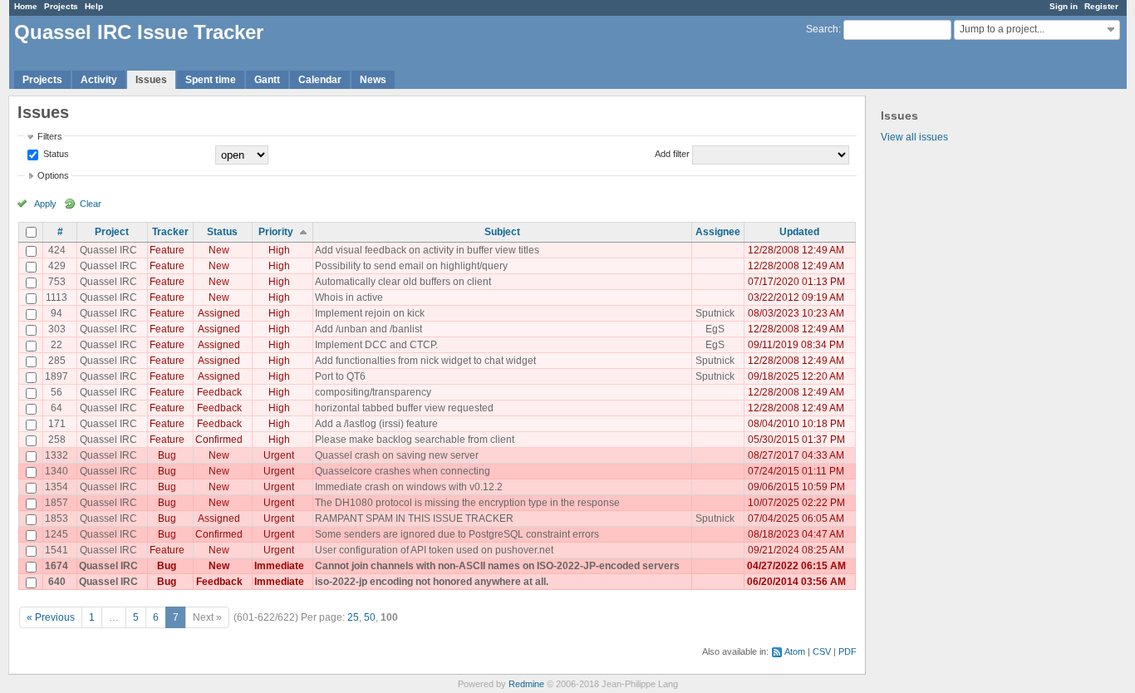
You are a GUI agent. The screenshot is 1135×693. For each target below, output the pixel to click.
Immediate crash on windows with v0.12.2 (409, 487)
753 (57, 282)
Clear (90, 204)
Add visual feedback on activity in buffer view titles (427, 250)
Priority (275, 232)
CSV (822, 651)
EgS (715, 329)
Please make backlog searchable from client (414, 439)
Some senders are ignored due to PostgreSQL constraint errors (457, 534)
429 (57, 266)
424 (57, 250)
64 (56, 408)
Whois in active (349, 297)
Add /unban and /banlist (368, 329)
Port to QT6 (340, 376)
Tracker (170, 232)
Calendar (319, 80)
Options (53, 175)
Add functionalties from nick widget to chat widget (425, 360)
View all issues (914, 137)
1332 (56, 455)
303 (57, 329)
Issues (151, 80)
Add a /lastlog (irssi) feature (376, 424)
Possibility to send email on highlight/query (411, 266)
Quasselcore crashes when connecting (402, 471)
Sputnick (715, 313)
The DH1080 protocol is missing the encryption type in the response (467, 503)
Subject (502, 232)
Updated (799, 232)
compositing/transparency (373, 392)
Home (25, 6)
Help (94, 6)
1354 (56, 487)
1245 (56, 534)
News (373, 80)
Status (55, 154)
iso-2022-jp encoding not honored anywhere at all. (431, 581)
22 (56, 345)
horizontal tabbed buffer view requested (404, 408)
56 (56, 392)
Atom (794, 651)
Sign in (1063, 6)
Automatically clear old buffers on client (403, 282)
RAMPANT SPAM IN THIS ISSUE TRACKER (414, 518)
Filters (49, 136)
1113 (56, 297)
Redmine (526, 684)
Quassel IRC (108, 250)
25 (353, 617)
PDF (847, 651)
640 (57, 581)
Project (112, 232)
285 (57, 360)
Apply (45, 204)
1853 (56, 518)
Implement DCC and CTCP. (376, 345)
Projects (61, 6)
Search (822, 29)
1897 (56, 376)
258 (57, 439)
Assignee (717, 232)
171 (57, 424)
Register (1101, 6)
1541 (56, 550)
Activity (99, 80)
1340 (56, 471)
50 (370, 617)
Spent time (210, 80)
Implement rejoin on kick (370, 313)
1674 (56, 566)
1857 (56, 503)
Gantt (267, 80)
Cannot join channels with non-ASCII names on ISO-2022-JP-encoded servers (497, 566)
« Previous (51, 617)
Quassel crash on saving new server (397, 455)
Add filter (672, 154)
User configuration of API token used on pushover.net (434, 550)
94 (56, 313)
